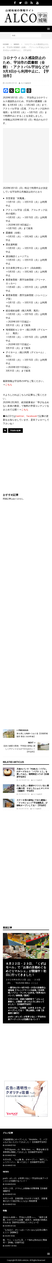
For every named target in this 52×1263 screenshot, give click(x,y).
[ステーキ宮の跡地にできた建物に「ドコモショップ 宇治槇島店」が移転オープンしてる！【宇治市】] (8, 803)
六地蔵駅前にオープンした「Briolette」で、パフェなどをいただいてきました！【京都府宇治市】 (25, 1140)
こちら (8, 384)
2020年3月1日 (11, 83)
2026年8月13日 (10, 1165)
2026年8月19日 (10, 1145)
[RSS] (31, 3)
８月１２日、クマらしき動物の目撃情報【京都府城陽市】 (25, 1189)
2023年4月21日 (24, 794)
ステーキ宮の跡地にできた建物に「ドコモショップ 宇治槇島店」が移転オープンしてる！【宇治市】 (32, 802)
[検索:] (26, 35)
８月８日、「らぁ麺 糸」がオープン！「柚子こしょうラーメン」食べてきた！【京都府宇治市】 (25, 1160)
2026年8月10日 (10, 1204)
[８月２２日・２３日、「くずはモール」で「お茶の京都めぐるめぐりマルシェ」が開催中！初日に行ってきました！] (26, 957)
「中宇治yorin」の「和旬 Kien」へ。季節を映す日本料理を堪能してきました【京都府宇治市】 (26, 1150)
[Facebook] (14, 3)
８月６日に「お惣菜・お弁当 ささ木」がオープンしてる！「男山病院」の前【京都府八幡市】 (26, 1010)
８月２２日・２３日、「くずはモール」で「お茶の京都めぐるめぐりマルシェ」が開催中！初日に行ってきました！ (26, 969)
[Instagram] (26, 3)
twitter (20, 416)
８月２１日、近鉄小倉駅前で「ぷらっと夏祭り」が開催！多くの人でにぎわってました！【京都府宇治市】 (26, 1001)
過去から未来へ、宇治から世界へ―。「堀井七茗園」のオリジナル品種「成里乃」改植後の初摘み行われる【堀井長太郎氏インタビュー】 (25, 1220)
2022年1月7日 (24, 808)
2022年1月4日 (10, 1236)
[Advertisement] (26, 155)
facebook (31, 416)
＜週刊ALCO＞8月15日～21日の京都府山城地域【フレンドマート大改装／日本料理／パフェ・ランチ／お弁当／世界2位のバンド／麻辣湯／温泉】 (26, 991)
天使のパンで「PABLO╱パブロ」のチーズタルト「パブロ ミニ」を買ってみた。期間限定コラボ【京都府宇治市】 (33, 772)
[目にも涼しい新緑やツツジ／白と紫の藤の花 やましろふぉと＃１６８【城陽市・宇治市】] (8, 788)
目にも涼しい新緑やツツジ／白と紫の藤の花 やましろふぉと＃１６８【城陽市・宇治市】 (33, 788)
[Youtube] (37, 3)
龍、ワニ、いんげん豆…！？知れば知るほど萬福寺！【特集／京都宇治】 (25, 1241)
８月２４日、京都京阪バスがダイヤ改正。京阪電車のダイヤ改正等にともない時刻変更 (25, 1199)
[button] (48, 29)
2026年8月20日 (10, 1184)
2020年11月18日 (11, 1246)
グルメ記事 (8, 1132)
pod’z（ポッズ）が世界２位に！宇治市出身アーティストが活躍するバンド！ (27, 1018)
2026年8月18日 (10, 1155)
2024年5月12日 (10, 1226)
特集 (5, 1210)
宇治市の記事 (15, 430)
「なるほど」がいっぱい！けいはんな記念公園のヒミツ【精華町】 (25, 1231)
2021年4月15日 (24, 780)
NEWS (6, 1171)
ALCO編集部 (26, 83)
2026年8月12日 (10, 1194)
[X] (20, 3)
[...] (36, 982)
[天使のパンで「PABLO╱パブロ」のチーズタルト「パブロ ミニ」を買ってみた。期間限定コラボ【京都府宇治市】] (8, 772)
